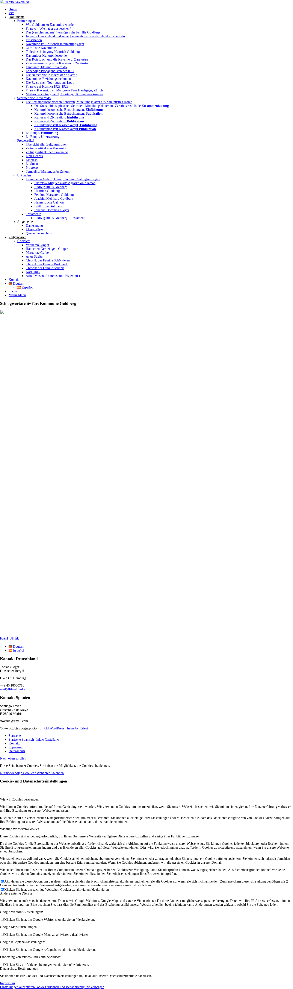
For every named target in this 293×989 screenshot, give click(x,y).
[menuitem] (151, 9)
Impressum (7, 983)
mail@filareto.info (12, 689)
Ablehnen (57, 773)
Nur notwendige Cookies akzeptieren (25, 773)
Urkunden (24, 175)
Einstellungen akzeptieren (17, 987)
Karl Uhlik (9, 638)
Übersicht (23, 241)
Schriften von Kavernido (34, 98)
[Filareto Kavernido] (14, 2)
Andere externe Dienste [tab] (16, 893)
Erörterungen (26, 21)
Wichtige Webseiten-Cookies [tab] (19, 829)
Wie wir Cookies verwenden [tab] (19, 799)
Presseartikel (25, 140)
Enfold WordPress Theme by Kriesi (63, 728)
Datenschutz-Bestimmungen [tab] (19, 968)
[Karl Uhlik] (53, 313)
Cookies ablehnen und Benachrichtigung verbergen (69, 987)
